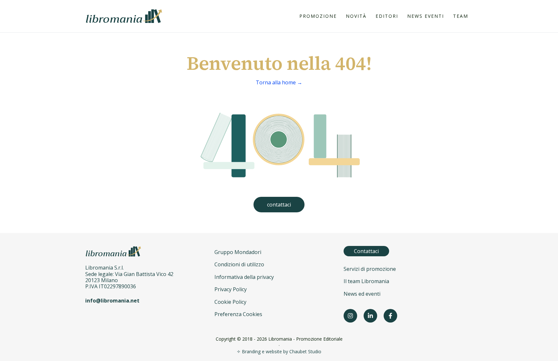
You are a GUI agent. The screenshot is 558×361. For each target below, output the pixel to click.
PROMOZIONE (318, 16)
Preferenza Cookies (238, 314)
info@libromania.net (112, 300)
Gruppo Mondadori (237, 252)
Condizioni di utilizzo (239, 264)
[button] (279, 204)
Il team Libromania (366, 281)
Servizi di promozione (370, 268)
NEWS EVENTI (425, 16)
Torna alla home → (279, 82)
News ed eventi (362, 293)
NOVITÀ (356, 16)
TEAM (460, 16)
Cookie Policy (230, 301)
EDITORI (387, 16)
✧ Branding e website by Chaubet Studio (279, 351)
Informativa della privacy (244, 277)
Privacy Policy (230, 289)
